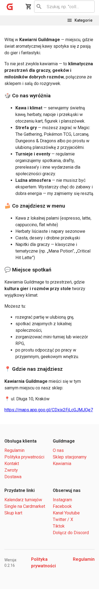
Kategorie (83, 20)
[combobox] (63, 6)
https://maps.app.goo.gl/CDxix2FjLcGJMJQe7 (48, 409)
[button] (10, 6)
